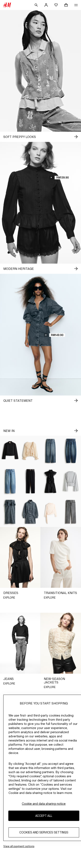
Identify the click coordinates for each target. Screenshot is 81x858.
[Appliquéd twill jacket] (10, 451)
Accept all (43, 815)
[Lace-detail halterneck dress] (50, 481)
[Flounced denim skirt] (10, 512)
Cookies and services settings (43, 832)
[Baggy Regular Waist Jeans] (10, 481)
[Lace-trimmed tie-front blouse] (30, 451)
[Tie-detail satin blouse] (50, 512)
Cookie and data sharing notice (44, 803)
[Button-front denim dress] (30, 512)
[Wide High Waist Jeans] (50, 451)
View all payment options (18, 846)
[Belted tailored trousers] (30, 481)
